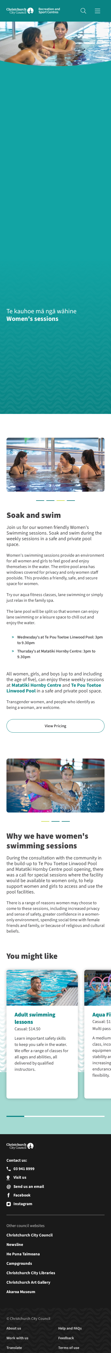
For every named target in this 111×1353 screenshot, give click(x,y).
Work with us (17, 1338)
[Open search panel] (83, 11)
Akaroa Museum (20, 1292)
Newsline (14, 1244)
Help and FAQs (70, 1328)
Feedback (66, 1338)
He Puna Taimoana (23, 1254)
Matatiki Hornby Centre (36, 685)
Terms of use (68, 1348)
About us (13, 1328)
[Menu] (98, 11)
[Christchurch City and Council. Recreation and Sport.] (49, 11)
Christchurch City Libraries (30, 1273)
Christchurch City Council (29, 1235)
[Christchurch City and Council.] (21, 11)
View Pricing (55, 726)
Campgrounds (19, 1263)
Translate (14, 1348)
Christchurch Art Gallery (28, 1282)
